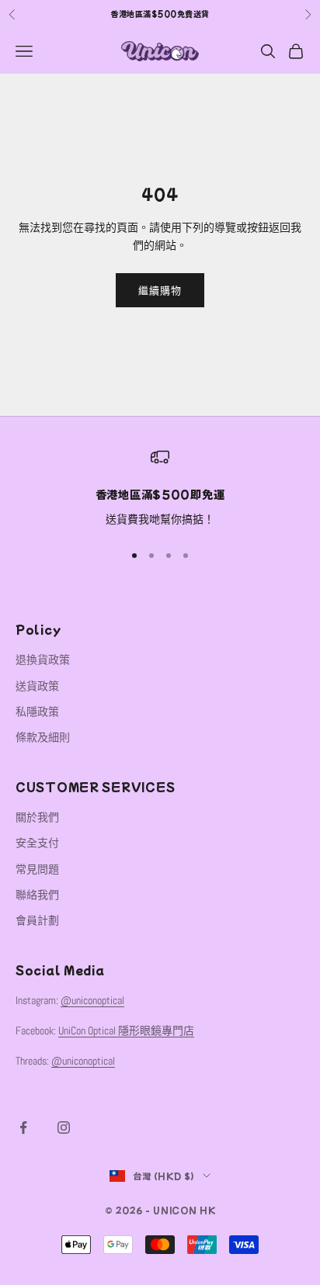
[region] (160, 488)
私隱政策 (37, 712)
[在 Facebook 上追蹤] (23, 1127)
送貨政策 (37, 686)
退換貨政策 (43, 660)
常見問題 (37, 869)
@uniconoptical (92, 1000)
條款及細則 (43, 737)
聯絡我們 (37, 895)
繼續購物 (160, 290)
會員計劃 (37, 920)
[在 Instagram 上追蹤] (63, 1127)
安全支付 (37, 843)
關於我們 (37, 817)
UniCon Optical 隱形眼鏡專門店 (126, 1030)
